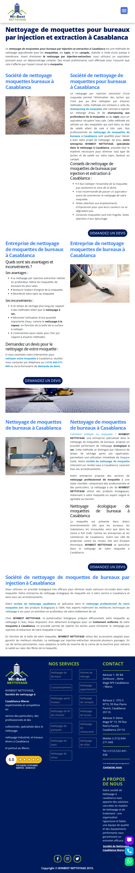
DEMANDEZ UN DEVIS (108, 233)
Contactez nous (112, 767)
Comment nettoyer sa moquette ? (93, 434)
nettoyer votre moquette (20, 358)
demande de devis (49, 366)
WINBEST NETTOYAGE (19, 690)
